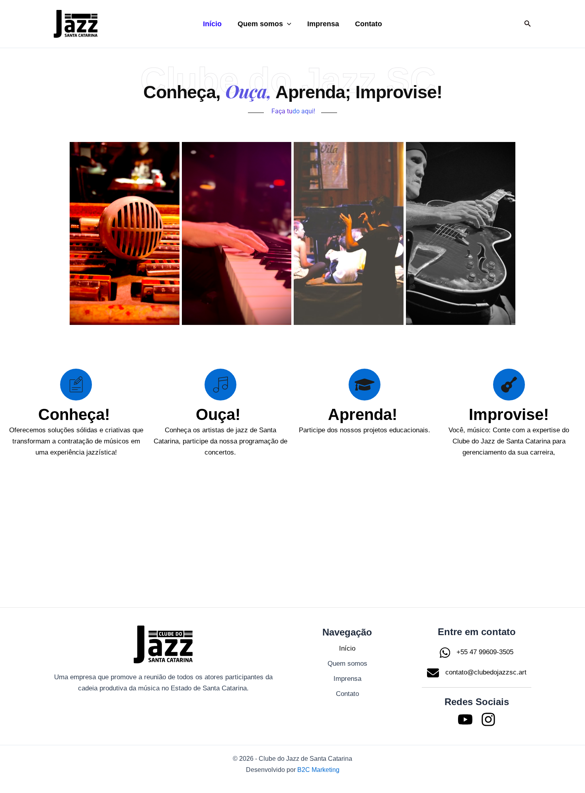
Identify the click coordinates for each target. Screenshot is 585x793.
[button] (287, 24)
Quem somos (260, 24)
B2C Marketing (318, 769)
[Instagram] (488, 719)
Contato (368, 24)
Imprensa (323, 24)
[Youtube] (465, 719)
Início (212, 24)
